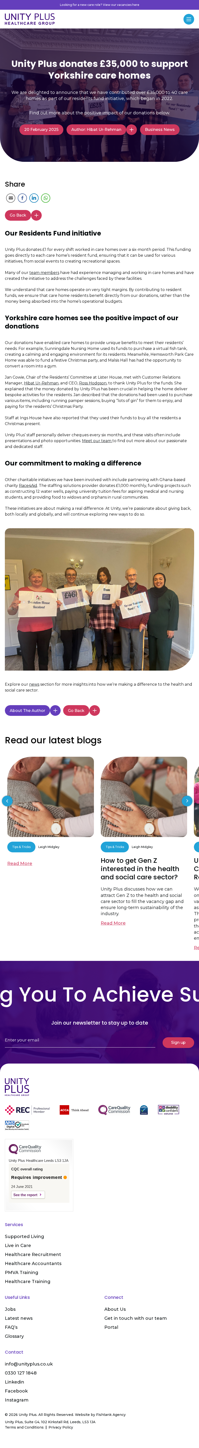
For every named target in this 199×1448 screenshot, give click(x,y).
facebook (16, 1391)
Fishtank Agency (111, 1414)
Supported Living (24, 1236)
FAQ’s (11, 1327)
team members (44, 272)
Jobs (10, 1309)
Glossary (14, 1336)
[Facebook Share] (22, 198)
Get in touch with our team (135, 1318)
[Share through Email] (10, 198)
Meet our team (97, 440)
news (34, 684)
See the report (25, 1195)
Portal (111, 1327)
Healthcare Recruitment (33, 1254)
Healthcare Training (27, 1281)
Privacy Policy (61, 1427)
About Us (115, 1309)
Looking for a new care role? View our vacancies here (99, 5)
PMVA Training (21, 1272)
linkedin (14, 1382)
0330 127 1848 (21, 1373)
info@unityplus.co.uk (29, 1364)
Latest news (19, 1318)
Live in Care (18, 1245)
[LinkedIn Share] (34, 198)
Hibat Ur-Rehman (41, 383)
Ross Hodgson (93, 383)
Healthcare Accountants (33, 1263)
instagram (16, 1400)
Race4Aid (28, 485)
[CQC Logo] (25, 1153)
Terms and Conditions (24, 1427)
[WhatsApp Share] (45, 198)
